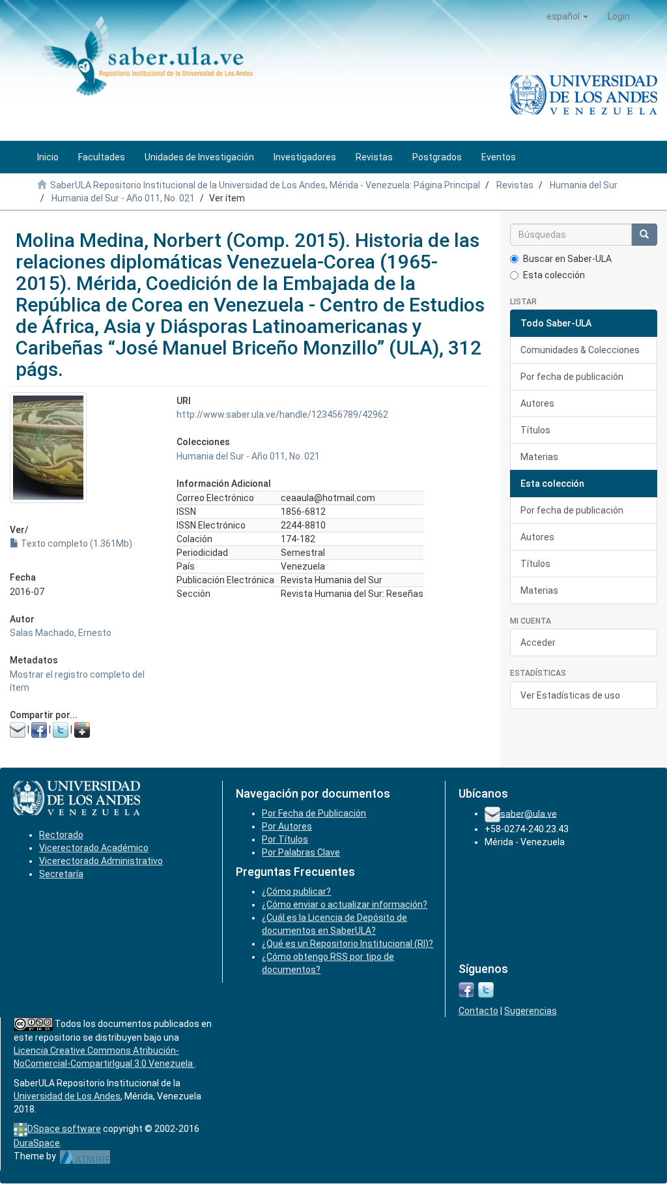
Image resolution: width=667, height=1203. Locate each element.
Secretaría (61, 874)
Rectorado (61, 835)
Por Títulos (285, 839)
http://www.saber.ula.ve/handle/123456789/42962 (282, 414)
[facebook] (466, 988)
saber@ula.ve (528, 813)
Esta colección (554, 275)
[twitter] (486, 988)
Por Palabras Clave (301, 852)
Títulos (535, 430)
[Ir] (644, 235)
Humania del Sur (583, 185)
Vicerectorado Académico (94, 848)
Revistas (514, 185)
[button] (567, 16)
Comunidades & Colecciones (580, 350)
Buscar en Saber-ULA (567, 259)
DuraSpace (37, 1143)
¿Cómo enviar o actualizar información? (344, 904)
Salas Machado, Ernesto (60, 633)
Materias (539, 457)
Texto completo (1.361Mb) (75, 543)
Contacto (478, 1011)
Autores (537, 403)
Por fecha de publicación (571, 376)
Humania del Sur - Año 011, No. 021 (123, 198)
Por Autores (287, 826)
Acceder (538, 642)
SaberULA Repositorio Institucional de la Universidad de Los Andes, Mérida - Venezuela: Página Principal (265, 185)
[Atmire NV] (85, 1156)
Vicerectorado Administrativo (101, 861)
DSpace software (64, 1128)
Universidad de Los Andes (67, 1096)
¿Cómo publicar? (296, 891)
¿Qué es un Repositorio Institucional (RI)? (347, 943)
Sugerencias (530, 1011)
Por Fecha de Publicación (314, 813)
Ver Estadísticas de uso (570, 695)
